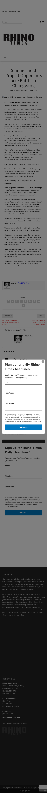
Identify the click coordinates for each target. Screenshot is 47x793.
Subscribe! (23, 427)
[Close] (43, 361)
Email (7, 382)
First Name (9, 393)
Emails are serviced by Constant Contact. (31, 421)
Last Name (9, 403)
